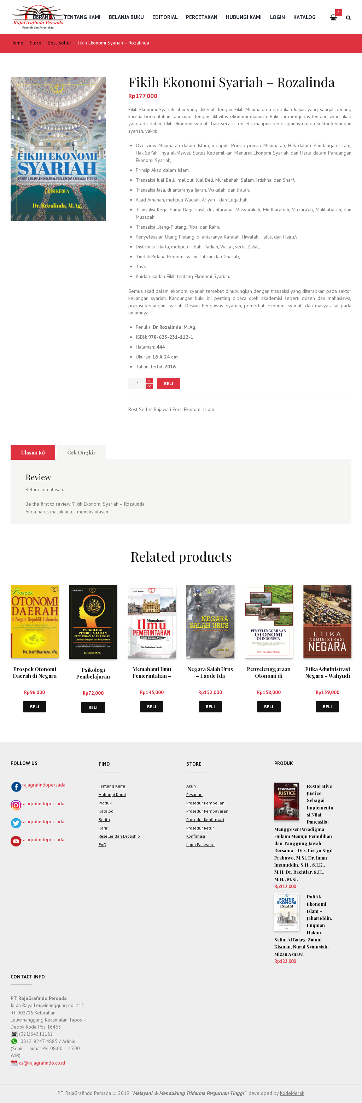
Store (35, 43)
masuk (56, 511)
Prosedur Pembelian (205, 803)
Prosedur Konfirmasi (205, 819)
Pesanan (194, 794)
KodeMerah (292, 1093)
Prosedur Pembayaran (207, 811)
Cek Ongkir (81, 452)
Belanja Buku (126, 17)
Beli (168, 383)
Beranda (44, 17)
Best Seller (59, 43)
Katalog (304, 17)
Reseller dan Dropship (119, 836)
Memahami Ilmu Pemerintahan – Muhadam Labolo (151, 675)
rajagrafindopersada (43, 785)
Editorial (165, 17)
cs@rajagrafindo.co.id (42, 1063)
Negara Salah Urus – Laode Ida (210, 672)
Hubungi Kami (244, 17)
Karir (103, 828)
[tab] (33, 452)
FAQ (102, 844)
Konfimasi (195, 836)
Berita (104, 819)
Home (17, 43)
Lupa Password (200, 844)
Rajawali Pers (168, 409)
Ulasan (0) (33, 452)
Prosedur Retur (200, 828)
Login (277, 17)
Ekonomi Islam (199, 409)
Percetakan (201, 17)
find (104, 764)
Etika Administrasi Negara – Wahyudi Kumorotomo (327, 675)
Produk (105, 803)
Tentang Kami (82, 17)
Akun (191, 786)
